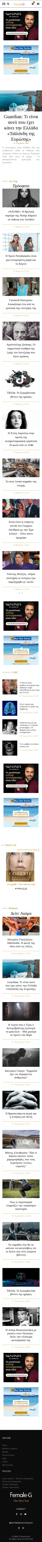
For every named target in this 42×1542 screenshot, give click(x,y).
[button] (8, 4)
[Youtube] (25, 1514)
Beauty (5, 1452)
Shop (4, 1445)
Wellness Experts (9, 1448)
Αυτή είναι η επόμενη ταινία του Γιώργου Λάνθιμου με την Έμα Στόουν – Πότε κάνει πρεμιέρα (21, 529)
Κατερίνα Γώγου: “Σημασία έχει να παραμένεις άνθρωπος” (21, 1074)
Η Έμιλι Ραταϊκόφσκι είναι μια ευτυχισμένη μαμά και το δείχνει (21, 259)
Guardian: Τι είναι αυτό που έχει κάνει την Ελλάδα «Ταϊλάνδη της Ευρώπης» (21, 128)
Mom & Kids (7, 1465)
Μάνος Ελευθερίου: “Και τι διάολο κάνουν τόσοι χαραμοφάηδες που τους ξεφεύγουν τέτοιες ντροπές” (21, 1159)
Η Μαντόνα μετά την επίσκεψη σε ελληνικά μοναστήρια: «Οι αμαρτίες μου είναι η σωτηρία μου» (29, 728)
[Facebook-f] (17, 1514)
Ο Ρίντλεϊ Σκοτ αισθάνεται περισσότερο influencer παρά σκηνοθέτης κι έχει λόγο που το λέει (30, 688)
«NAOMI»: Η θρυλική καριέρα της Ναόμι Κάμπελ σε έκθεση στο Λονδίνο (21, 215)
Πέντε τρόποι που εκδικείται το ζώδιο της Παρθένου (29, 706)
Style (4, 1458)
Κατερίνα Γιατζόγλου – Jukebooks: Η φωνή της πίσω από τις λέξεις (21, 943)
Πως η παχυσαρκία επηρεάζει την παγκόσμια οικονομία (21, 1205)
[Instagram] (21, 1514)
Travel (5, 1462)
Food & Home (8, 1455)
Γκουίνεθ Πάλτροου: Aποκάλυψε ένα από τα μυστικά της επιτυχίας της (21, 304)
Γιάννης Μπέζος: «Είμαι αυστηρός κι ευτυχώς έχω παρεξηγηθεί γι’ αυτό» (21, 577)
